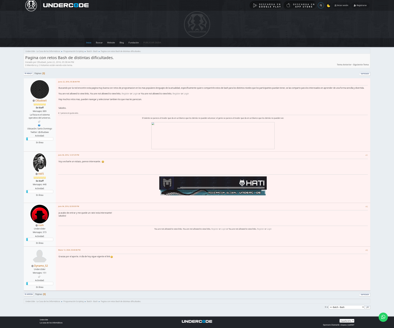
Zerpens (343, 325)
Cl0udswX (41, 100)
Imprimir (365, 73)
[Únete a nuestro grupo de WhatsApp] (383, 317)
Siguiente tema (361, 64)
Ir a (326, 307)
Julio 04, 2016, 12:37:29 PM (68, 155)
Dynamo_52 (41, 265)
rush (41, 225)
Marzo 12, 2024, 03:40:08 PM (69, 250)
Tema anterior (344, 64)
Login (135, 93)
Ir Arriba (29, 294)
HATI (41, 173)
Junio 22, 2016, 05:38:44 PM (69, 81)
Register (126, 93)
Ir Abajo (28, 73)
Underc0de (44, 320)
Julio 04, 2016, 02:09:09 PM (68, 206)
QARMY (351, 325)
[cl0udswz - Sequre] (39, 125)
